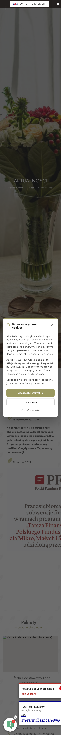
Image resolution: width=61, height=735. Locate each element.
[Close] (58, 3)
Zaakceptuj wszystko (30, 392)
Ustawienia (30, 402)
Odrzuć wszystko (30, 410)
